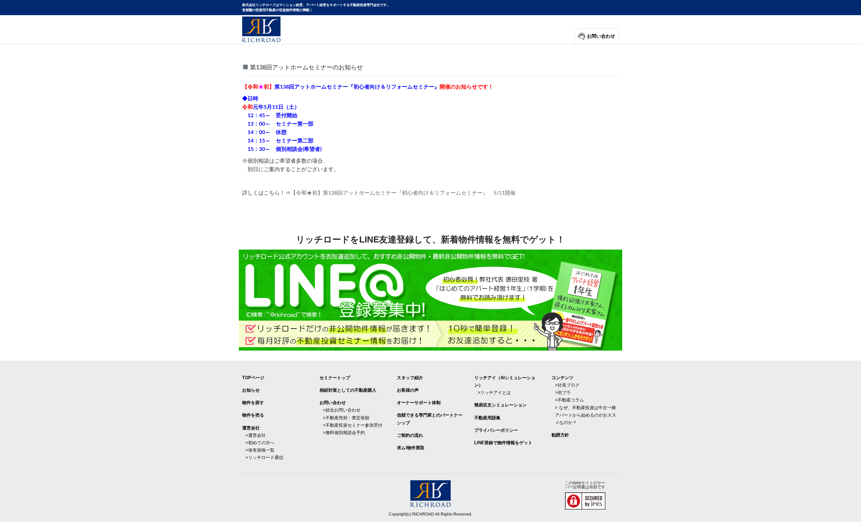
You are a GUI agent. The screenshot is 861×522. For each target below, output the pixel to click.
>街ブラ (563, 392)
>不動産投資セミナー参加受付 (352, 425)
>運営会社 (256, 435)
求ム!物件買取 (410, 447)
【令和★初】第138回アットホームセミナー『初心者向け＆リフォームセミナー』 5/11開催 (403, 193)
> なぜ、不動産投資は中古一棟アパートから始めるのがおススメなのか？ (585, 415)
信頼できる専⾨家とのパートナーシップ (429, 419)
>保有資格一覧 (260, 450)
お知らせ (251, 390)
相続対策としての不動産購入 (348, 390)
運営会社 (251, 427)
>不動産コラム (569, 399)
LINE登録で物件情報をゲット (503, 442)
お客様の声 (408, 390)
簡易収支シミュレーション (500, 404)
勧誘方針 (560, 434)
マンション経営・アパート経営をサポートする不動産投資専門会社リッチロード (261, 29)
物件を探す (253, 402)
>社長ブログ (567, 385)
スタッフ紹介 (410, 377)
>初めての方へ (260, 442)
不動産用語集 (487, 417)
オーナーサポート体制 (419, 402)
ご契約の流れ (410, 435)
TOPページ (253, 377)
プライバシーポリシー (496, 430)
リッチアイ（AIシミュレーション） (504, 381)
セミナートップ (335, 377)
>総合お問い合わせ (342, 410)
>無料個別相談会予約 (344, 432)
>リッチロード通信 (264, 457)
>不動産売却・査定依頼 (346, 417)
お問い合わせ (601, 36)
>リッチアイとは (494, 392)
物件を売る (253, 415)
